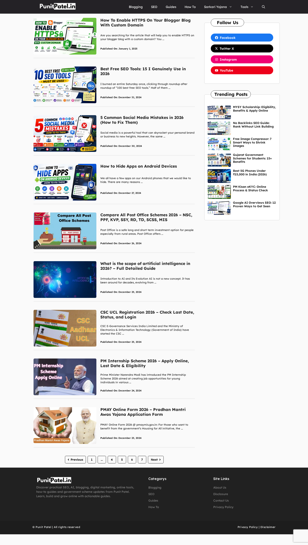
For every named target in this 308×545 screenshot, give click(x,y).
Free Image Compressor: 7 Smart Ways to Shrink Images (252, 142)
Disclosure (220, 494)
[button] (263, 7)
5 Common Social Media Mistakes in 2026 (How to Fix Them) (142, 120)
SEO (154, 7)
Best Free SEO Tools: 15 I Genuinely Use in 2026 (143, 71)
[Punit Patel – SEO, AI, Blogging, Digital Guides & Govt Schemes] (57, 7)
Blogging (136, 7)
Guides (171, 7)
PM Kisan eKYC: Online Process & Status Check (250, 188)
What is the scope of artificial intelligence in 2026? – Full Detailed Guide (145, 266)
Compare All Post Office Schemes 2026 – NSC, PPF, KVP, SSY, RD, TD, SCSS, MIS (146, 217)
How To (190, 7)
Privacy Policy (223, 507)
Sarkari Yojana (215, 7)
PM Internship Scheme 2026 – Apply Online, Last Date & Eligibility (144, 363)
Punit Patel (43, 527)
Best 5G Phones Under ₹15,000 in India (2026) (250, 172)
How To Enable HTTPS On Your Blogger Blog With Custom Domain (145, 22)
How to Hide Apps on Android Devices (138, 166)
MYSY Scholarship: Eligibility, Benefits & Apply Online (254, 108)
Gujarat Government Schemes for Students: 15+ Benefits (252, 158)
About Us (219, 487)
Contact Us (221, 500)
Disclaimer (268, 527)
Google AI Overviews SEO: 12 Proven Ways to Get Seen (254, 204)
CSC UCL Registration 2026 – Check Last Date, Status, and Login (147, 314)
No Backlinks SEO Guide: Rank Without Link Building (253, 124)
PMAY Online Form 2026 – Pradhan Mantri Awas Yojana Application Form (143, 412)
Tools (244, 7)
